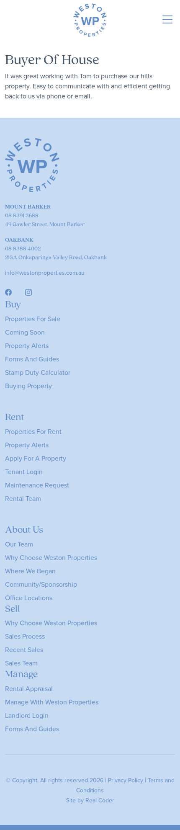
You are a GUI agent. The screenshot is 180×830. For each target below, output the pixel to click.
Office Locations (28, 597)
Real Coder (99, 800)
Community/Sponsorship (41, 584)
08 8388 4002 (23, 248)
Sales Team (21, 663)
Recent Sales (24, 649)
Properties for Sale (32, 318)
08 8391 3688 (22, 215)
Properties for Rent (33, 431)
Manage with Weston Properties (51, 701)
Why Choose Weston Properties (51, 557)
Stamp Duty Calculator (37, 372)
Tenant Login (24, 471)
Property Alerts (27, 345)
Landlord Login (27, 715)
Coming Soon (25, 332)
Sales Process (25, 636)
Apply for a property (35, 458)
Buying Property (28, 385)
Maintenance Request (37, 485)
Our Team (19, 544)
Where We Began (30, 570)
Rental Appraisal (29, 688)
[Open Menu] (167, 20)
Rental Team (23, 498)
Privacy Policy (125, 780)
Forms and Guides (32, 358)
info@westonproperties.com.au (45, 272)
